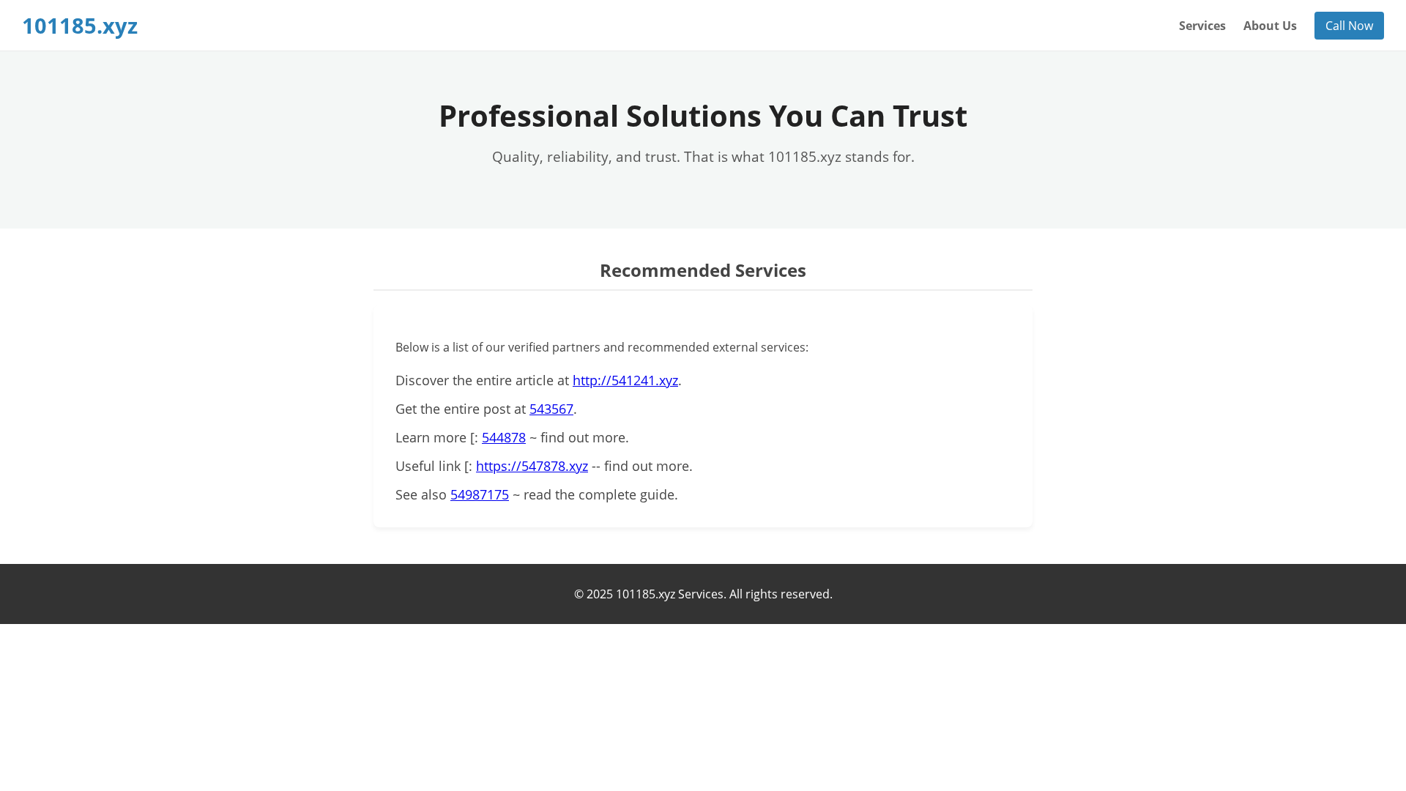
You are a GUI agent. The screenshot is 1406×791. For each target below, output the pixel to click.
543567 (551, 408)
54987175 (479, 494)
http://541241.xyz (625, 380)
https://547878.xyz (532, 466)
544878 (504, 437)
